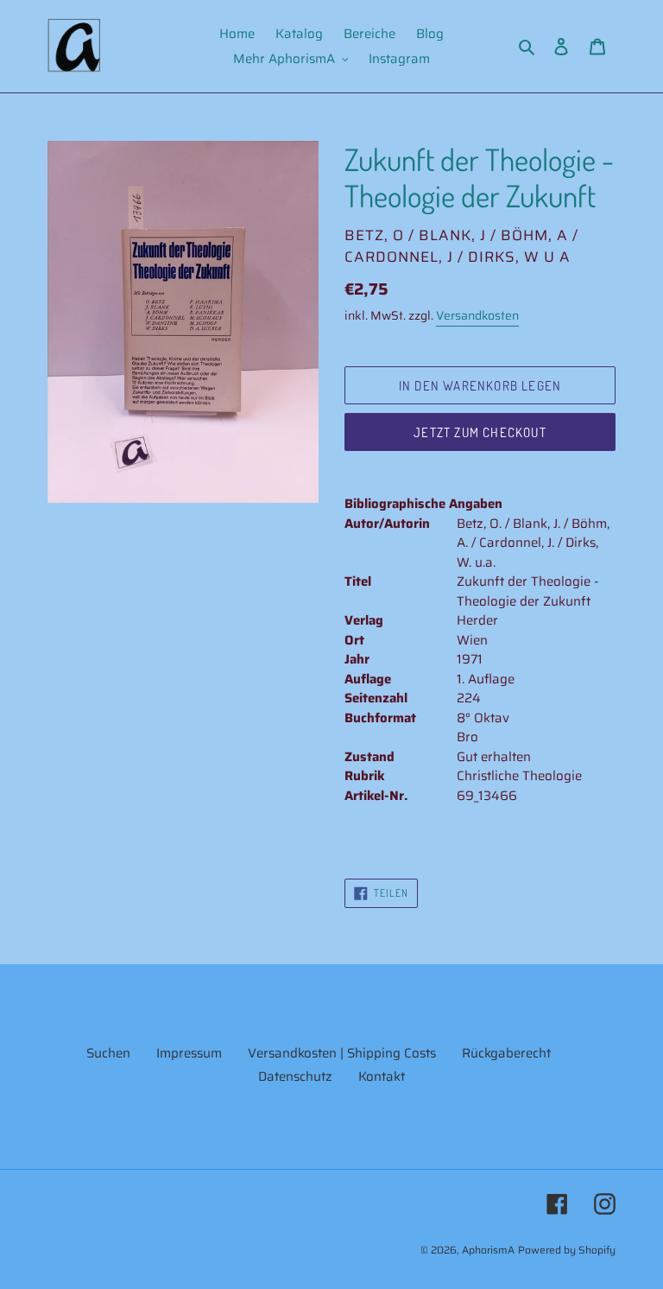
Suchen (108, 1053)
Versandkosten (477, 315)
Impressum (189, 1053)
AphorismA (488, 1249)
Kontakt (381, 1076)
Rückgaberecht (506, 1053)
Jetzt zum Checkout (480, 432)
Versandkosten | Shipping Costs (342, 1053)
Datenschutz (295, 1076)
